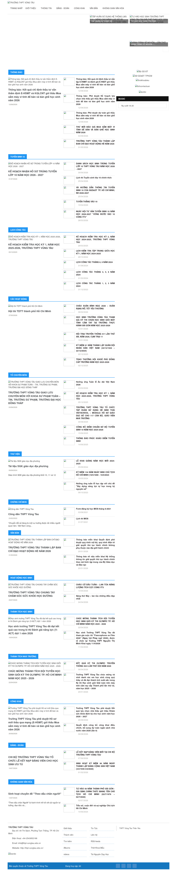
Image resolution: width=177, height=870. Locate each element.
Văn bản (14, 532)
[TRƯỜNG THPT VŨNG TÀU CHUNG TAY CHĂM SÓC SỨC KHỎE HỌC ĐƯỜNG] (35, 586)
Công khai (15, 701)
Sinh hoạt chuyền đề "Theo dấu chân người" (34, 794)
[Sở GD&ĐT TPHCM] (142, 75)
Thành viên (68, 834)
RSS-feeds (95, 841)
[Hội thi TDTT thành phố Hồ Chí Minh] (35, 305)
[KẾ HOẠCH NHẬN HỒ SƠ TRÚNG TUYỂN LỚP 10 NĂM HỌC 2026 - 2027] (35, 165)
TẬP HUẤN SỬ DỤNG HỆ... (102, 21)
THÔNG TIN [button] (46, 8)
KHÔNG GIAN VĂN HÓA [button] (113, 8)
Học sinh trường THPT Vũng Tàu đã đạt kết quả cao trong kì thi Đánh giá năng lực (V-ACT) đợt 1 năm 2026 (33, 629)
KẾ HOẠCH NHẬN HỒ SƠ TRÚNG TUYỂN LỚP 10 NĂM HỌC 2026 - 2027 (32, 173)
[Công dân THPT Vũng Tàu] (35, 508)
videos (66, 854)
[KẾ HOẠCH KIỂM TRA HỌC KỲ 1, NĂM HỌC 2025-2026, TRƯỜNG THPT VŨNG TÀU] (35, 238)
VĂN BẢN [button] (94, 8)
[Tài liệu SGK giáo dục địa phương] (35, 460)
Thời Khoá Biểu (97, 847)
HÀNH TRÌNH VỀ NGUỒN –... (143, 44)
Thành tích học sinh (21, 611)
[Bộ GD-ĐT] (142, 71)
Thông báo (16, 72)
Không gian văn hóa (21, 781)
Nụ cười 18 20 (127, 105)
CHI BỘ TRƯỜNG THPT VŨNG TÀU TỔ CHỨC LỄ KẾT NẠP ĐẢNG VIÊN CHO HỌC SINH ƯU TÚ (33, 763)
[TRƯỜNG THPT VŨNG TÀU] (21, 2)
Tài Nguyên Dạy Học (100, 854)
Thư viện (15, 454)
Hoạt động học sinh (21, 577)
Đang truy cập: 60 (73, 866)
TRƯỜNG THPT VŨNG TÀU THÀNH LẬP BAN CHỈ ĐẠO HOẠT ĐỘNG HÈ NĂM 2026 (34, 549)
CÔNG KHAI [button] (79, 8)
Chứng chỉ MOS (18, 502)
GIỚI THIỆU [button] (31, 8)
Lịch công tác (18, 229)
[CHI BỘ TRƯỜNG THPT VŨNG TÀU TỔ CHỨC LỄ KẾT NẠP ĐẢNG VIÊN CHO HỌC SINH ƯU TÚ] (35, 753)
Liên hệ (94, 834)
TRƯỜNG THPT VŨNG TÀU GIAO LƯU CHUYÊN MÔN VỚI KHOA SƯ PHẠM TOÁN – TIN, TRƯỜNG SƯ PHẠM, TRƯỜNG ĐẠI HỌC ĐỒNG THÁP (34, 398)
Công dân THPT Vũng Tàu (23, 514)
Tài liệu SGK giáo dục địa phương (28, 466)
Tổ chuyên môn (18, 375)
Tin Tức (94, 828)
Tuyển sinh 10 (17, 156)
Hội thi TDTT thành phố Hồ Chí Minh (29, 311)
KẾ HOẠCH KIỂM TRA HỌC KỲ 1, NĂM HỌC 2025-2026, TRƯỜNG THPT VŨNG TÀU (34, 246)
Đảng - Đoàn (17, 745)
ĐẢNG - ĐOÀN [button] (63, 8)
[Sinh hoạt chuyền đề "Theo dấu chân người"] (35, 788)
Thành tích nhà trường (23, 656)
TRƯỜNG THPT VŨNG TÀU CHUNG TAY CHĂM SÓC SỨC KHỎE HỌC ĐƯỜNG (31, 594)
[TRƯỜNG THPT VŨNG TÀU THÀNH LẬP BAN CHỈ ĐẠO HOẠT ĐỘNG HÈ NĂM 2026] (35, 541)
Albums (67, 847)
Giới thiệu (68, 828)
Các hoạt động (18, 299)
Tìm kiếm (68, 841)
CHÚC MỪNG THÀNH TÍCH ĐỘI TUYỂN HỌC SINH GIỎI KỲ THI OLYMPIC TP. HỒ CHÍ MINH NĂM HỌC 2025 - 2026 (35, 674)
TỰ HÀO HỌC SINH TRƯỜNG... (144, 21)
